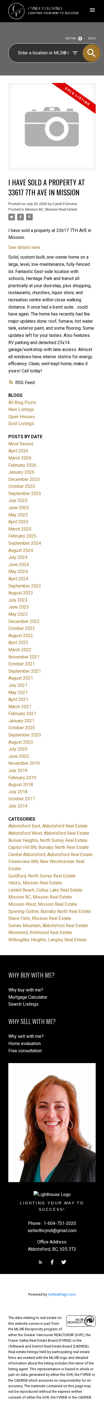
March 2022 (19, 649)
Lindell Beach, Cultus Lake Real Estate (45, 890)
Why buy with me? (25, 990)
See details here (24, 247)
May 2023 (18, 614)
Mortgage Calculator (27, 997)
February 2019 (22, 777)
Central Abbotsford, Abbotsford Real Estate (50, 854)
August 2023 (20, 593)
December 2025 (24, 479)
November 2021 (24, 657)
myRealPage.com (62, 1294)
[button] (40, 1262)
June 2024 (18, 564)
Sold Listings (21, 423)
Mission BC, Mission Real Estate (51, 209)
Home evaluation (24, 1043)
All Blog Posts (22, 402)
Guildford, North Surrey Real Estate (41, 876)
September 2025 (24, 493)
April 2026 (18, 450)
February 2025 (22, 536)
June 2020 (18, 756)
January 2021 (21, 720)
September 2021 (24, 671)
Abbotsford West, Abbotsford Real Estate (48, 833)
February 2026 (22, 465)
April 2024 (18, 578)
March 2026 (19, 458)
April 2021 (18, 699)
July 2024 (17, 557)
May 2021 (18, 692)
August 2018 (20, 784)
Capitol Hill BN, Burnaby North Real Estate (48, 847)
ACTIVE (71, 38)
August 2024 (20, 550)
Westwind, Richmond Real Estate (40, 932)
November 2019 (24, 763)
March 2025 (19, 529)
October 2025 (21, 486)
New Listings (21, 409)
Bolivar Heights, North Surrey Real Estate (47, 840)
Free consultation (25, 1050)
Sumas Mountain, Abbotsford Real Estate (48, 925)
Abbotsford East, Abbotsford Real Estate (48, 826)
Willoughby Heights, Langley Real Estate (47, 939)
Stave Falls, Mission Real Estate (39, 918)
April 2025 (18, 521)
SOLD (92, 38)
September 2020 (24, 735)
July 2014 (17, 806)
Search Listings (23, 1004)
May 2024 (18, 571)
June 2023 (18, 607)
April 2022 (18, 642)
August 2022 (20, 635)
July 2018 (17, 791)
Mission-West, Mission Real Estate (42, 904)
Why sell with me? (26, 1036)
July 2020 (17, 749)
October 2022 (21, 628)
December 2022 (24, 621)
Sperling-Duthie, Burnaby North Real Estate (49, 911)
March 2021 (19, 706)
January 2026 (21, 472)
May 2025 (18, 515)
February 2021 (22, 713)
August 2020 (20, 742)
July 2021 (17, 685)
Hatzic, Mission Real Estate (35, 882)
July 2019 (17, 770)
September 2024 (24, 543)
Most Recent (20, 443)
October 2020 (21, 727)
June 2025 (18, 507)
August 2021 (20, 678)
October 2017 (21, 798)
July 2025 (17, 500)
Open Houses (21, 416)
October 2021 (21, 664)
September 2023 (24, 586)
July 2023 (17, 600)
